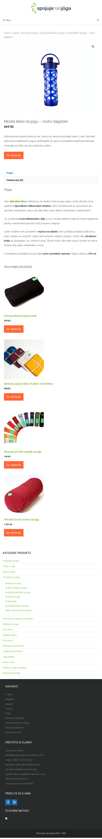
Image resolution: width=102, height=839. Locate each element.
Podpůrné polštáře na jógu (18, 592)
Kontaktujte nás (13, 732)
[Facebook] (8, 802)
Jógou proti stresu (14, 750)
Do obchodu (14, 155)
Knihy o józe (8, 662)
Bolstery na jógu (13, 583)
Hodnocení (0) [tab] (15, 180)
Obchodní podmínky (14, 718)
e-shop (15, 33)
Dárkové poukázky (11, 673)
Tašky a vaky (9, 566)
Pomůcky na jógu (29, 33)
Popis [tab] (10, 172)
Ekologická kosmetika (13, 645)
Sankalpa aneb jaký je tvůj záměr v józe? (24, 755)
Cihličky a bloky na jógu (16, 587)
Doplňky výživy (10, 635)
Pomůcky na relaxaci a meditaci (18, 618)
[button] (93, 46)
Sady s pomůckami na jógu (18, 610)
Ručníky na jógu (12, 596)
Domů (7, 33)
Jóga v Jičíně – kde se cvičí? (19, 760)
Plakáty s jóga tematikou (15, 667)
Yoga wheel (10, 601)
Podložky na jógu (11, 560)
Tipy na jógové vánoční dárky (19, 783)
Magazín (9, 699)
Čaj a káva (8, 640)
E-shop (8, 694)
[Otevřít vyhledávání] (98, 20)
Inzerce (8, 708)
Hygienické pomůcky (13, 651)
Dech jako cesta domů (16, 778)
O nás (8, 713)
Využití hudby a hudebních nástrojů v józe (25, 774)
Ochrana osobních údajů (17, 723)
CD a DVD (8, 629)
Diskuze (9, 704)
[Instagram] (14, 802)
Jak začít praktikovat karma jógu (21, 769)
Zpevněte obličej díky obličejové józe (23, 764)
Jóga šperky (8, 656)
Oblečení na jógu (11, 624)
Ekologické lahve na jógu (52, 33)
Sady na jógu (9, 571)
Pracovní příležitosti (14, 727)
